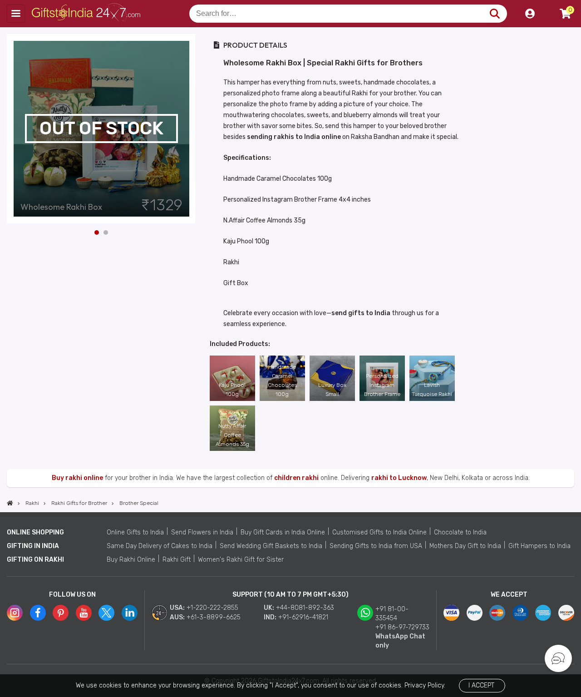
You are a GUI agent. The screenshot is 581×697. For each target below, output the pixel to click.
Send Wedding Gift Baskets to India (271, 546)
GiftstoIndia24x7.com (87, 13)
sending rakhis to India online (294, 137)
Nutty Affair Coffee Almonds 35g (232, 435)
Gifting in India (33, 546)
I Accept (481, 685)
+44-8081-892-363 (305, 608)
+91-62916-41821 (303, 617)
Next (189, 128)
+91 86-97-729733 (402, 627)
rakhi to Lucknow (399, 478)
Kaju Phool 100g (232, 389)
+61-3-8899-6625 (214, 617)
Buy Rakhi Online (131, 560)
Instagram (15, 613)
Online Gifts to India (135, 532)
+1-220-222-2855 (212, 608)
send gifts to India (360, 313)
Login (530, 14)
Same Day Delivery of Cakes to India (159, 546)
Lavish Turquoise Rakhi (432, 389)
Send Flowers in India (202, 532)
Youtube (84, 613)
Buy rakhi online (77, 478)
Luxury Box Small (332, 389)
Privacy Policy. (424, 685)
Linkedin (130, 613)
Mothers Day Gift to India (465, 546)
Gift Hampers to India (539, 546)
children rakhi (296, 478)
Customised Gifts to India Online (379, 532)
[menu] (16, 13)
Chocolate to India (460, 532)
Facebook (38, 613)
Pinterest (61, 613)
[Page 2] (105, 232)
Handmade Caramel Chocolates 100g (282, 380)
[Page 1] (96, 232)
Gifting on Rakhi (35, 560)
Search (494, 14)
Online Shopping (35, 532)
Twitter (106, 613)
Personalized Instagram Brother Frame (382, 385)
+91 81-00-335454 (392, 613)
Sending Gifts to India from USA (376, 546)
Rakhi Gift (176, 560)
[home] (10, 503)
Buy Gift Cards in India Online (283, 532)
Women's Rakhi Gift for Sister (241, 560)
